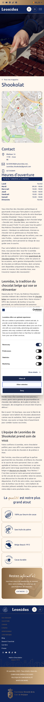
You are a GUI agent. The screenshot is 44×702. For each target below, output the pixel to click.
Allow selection (22, 384)
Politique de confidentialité (22, 677)
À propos (4, 628)
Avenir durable (6, 631)
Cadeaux (4, 624)
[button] (22, 115)
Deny (22, 390)
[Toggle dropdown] (41, 2)
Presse (4, 648)
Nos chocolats (6, 618)
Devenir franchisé (8, 641)
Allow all (22, 378)
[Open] (40, 9)
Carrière (5, 645)
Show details (33, 372)
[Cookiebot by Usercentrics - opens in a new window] (33, 310)
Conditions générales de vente (22, 674)
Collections (6, 621)
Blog (3, 638)
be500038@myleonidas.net (17, 164)
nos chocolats (19, 220)
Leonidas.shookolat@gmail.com (18, 167)
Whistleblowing (22, 680)
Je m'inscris (20, 591)
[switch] (39, 351)
